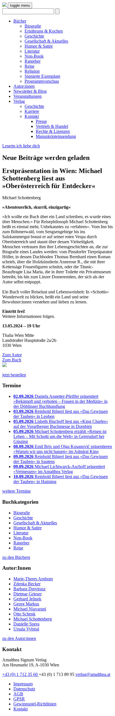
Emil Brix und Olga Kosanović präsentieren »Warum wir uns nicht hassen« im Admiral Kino (62, 449)
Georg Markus (26, 603)
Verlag (19, 101)
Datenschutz (24, 688)
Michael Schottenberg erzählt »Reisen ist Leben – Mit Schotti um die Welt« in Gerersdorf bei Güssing (59, 436)
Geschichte (34, 36)
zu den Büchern (16, 557)
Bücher (19, 21)
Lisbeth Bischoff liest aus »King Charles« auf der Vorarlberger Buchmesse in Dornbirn (60, 424)
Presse (41, 121)
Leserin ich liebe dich (21, 145)
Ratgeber (32, 61)
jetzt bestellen (14, 374)
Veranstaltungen (27, 96)
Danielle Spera (26, 624)
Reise (29, 66)
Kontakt (32, 116)
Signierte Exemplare (42, 76)
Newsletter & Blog (30, 91)
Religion (32, 71)
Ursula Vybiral (26, 629)
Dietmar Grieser (27, 593)
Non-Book (34, 56)
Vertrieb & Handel (52, 126)
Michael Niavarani (29, 609)
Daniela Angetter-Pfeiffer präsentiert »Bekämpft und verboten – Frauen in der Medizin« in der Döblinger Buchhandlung (60, 401)
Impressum (23, 683)
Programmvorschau (42, 81)
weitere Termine (16, 491)
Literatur (32, 51)
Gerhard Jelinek (27, 598)
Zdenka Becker (26, 583)
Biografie (33, 26)
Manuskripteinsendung (56, 136)
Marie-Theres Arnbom (33, 578)
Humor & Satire (39, 46)
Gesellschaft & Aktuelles (46, 41)
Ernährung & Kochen (44, 31)
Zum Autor (12, 354)
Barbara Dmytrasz (29, 588)
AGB (18, 693)
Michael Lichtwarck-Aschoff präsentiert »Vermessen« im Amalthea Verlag (59, 469)
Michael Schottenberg (32, 619)
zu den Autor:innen (19, 638)
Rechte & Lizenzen (53, 131)
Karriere (32, 111)
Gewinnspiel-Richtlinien (34, 704)
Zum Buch (11, 359)
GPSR (19, 698)
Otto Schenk (24, 614)
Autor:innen (24, 86)
